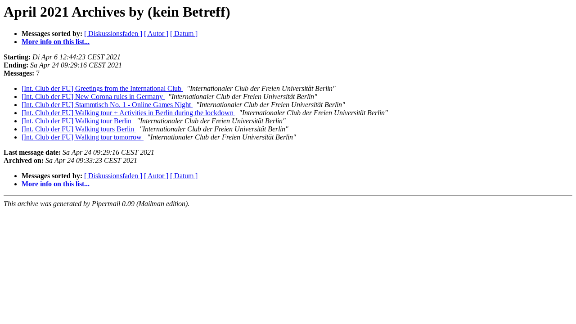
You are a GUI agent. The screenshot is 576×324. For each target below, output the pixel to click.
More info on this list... (56, 41)
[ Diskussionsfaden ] (113, 33)
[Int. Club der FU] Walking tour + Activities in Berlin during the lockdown (128, 113)
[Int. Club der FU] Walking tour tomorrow (83, 137)
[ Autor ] (156, 33)
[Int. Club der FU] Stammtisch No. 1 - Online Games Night (107, 104)
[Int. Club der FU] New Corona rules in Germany (93, 96)
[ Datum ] (184, 33)
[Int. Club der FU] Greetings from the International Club (102, 88)
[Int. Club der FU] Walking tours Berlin (79, 129)
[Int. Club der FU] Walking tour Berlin (77, 121)
